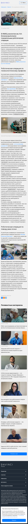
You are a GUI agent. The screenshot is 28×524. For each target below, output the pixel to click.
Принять (14, 520)
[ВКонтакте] (2, 298)
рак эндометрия (11, 89)
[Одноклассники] (4, 298)
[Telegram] (6, 298)
